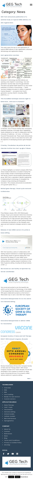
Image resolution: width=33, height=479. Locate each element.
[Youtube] (12, 453)
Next (29, 378)
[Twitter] (8, 453)
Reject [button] (17, 477)
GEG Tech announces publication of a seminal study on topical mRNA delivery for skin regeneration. (16, 20)
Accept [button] (11, 477)
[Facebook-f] (3, 453)
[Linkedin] (17, 453)
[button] (31, 5)
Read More (24, 477)
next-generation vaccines (10, 55)
